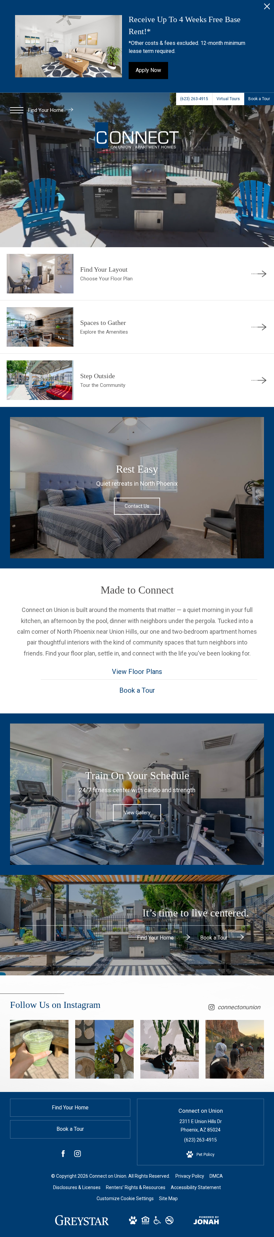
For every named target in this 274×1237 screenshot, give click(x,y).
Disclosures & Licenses (77, 1187)
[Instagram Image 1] (39, 1049)
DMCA (216, 1176)
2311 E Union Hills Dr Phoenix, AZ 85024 (200, 1125)
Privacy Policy (189, 1176)
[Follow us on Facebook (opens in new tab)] (63, 1155)
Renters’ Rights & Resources (135, 1187)
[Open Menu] (16, 110)
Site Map (168, 1198)
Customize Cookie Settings (125, 1198)
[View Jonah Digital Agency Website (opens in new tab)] (206, 1221)
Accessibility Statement (196, 1187)
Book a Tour (214, 937)
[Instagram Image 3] (169, 1049)
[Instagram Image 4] (235, 1049)
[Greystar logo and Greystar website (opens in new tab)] (82, 1223)
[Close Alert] (267, 8)
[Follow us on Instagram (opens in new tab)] (77, 1155)
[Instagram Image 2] (104, 1049)
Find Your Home (46, 110)
